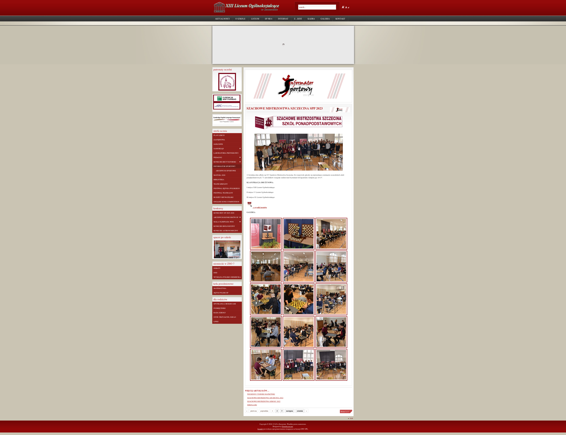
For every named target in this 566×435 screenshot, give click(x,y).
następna (289, 411)
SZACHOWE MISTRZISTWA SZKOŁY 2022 (263, 401)
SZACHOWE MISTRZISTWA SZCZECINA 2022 (265, 397)
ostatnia (300, 411)
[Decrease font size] (348, 7)
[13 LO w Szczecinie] (247, 11)
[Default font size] (346, 7)
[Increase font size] (343, 7)
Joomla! (260, 429)
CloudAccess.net (287, 426)
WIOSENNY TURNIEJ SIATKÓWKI (261, 394)
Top (351, 418)
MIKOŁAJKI (252, 405)
